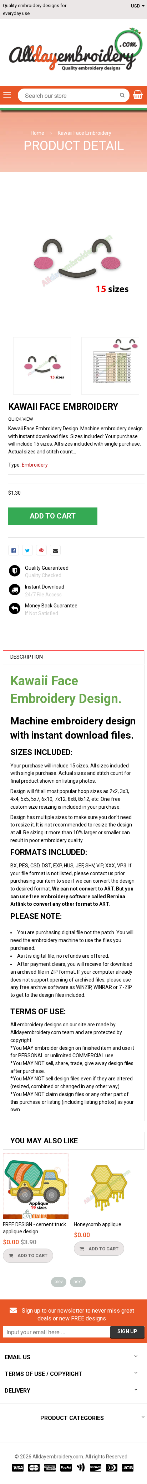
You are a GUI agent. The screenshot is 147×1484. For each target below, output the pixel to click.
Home (37, 133)
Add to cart (31, 1255)
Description (26, 657)
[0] (13, 550)
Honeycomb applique (97, 1224)
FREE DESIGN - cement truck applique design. (34, 1228)
